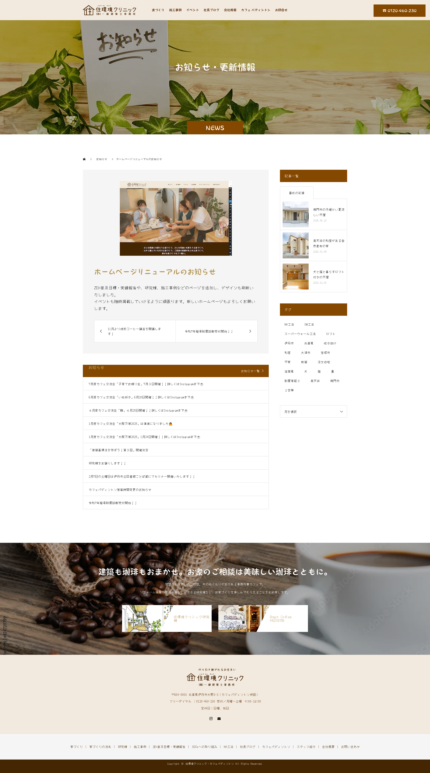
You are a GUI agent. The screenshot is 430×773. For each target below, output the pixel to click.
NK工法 (289, 324)
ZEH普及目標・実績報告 (169, 746)
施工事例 (175, 10)
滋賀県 (289, 371)
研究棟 (122, 746)
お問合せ (281, 10)
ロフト (330, 333)
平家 (287, 362)
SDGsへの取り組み (204, 746)
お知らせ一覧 (250, 371)
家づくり (158, 10)
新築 (304, 362)
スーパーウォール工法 (300, 333)
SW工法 (309, 324)
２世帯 (289, 390)
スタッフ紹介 (306, 746)
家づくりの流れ (100, 746)
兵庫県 (309, 343)
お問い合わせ (350, 746)
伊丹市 (289, 343)
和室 (287, 352)
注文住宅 (324, 362)
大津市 (305, 352)
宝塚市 (325, 352)
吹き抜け (330, 343)
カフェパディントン (276, 746)
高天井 (315, 380)
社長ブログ (211, 10)
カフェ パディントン (255, 10)
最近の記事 (297, 193)
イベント (192, 10)
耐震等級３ (292, 380)
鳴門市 (335, 380)
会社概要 (230, 10)
